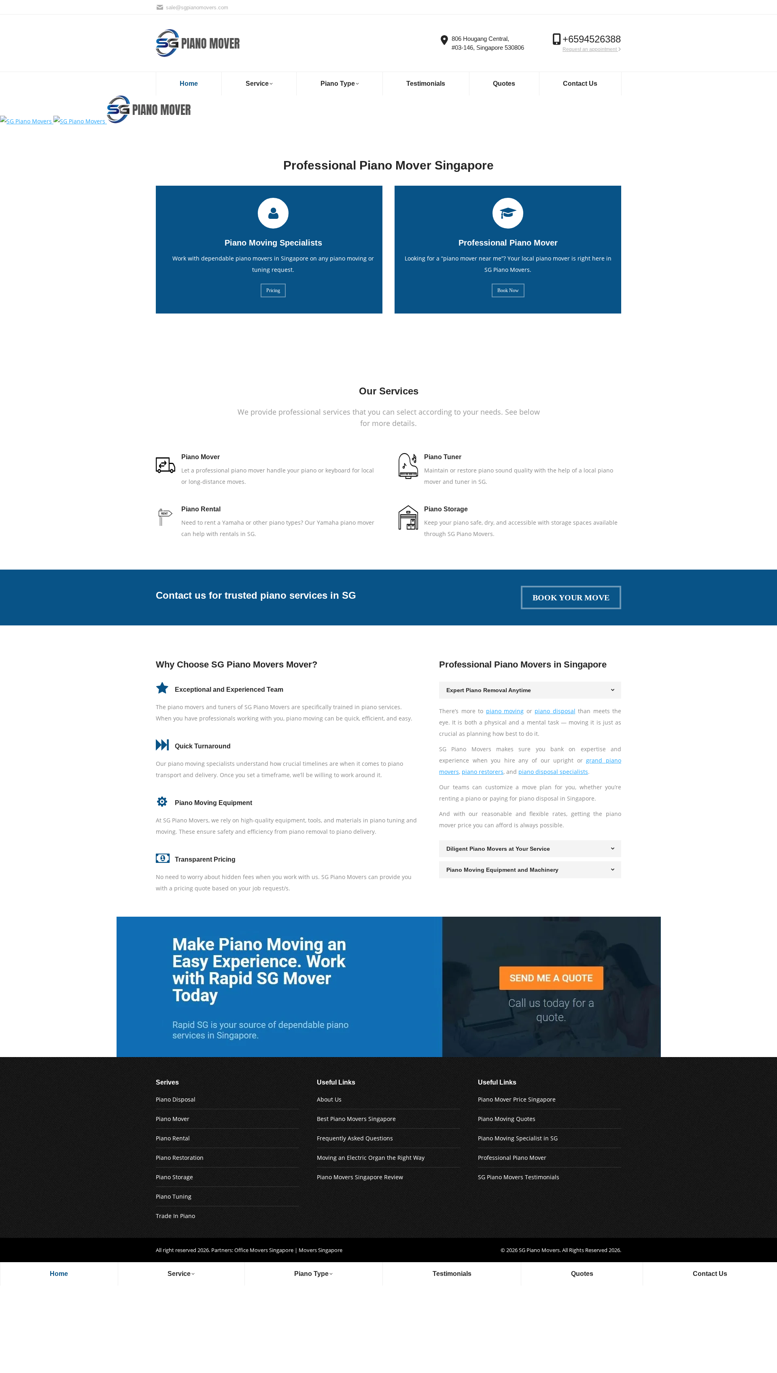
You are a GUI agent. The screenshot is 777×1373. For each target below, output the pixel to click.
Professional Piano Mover (512, 1157)
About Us (329, 1099)
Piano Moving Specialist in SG (518, 1138)
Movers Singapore (320, 1250)
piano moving (505, 711)
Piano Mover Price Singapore (517, 1099)
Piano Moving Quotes (506, 1119)
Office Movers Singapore (263, 1250)
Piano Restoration (180, 1157)
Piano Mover (172, 1119)
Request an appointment (590, 49)
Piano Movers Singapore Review (360, 1177)
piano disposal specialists (553, 771)
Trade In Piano (175, 1216)
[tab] (530, 690)
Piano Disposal (175, 1099)
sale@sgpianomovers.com (197, 7)
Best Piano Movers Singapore (356, 1119)
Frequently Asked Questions (355, 1138)
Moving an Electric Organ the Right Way (371, 1157)
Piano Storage (174, 1177)
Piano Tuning (173, 1196)
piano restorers (482, 771)
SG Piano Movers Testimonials (518, 1177)
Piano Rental (173, 1138)
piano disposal (555, 711)
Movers (550, 1250)
